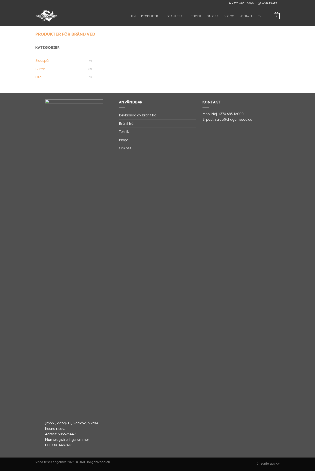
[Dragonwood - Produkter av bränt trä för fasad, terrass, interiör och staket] (50, 16)
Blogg (229, 16)
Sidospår (42, 60)
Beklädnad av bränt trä (137, 115)
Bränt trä (174, 16)
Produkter (149, 16)
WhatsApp (270, 3)
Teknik (196, 16)
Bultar (40, 69)
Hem (133, 16)
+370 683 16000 (242, 3)
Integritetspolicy (268, 463)
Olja (38, 77)
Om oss (212, 16)
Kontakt (246, 16)
